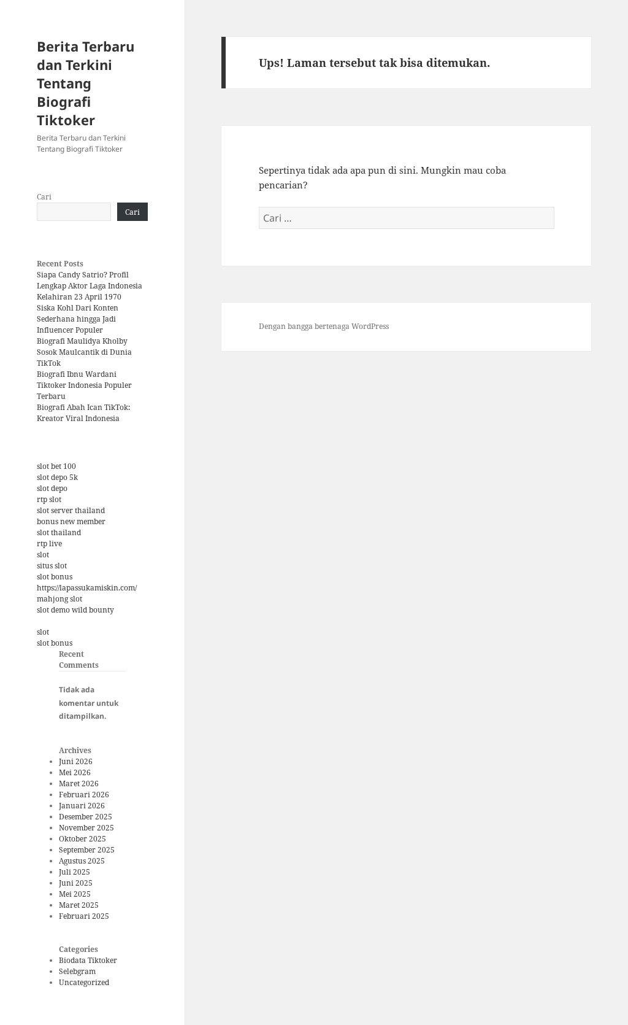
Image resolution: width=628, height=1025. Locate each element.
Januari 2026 (82, 805)
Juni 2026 (76, 761)
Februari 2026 (84, 794)
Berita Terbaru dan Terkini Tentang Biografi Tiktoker (85, 83)
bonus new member (71, 521)
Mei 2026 (75, 772)
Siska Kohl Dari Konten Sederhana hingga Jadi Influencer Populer (77, 319)
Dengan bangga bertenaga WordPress (324, 326)
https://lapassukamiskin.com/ (87, 587)
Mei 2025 (75, 894)
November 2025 (86, 827)
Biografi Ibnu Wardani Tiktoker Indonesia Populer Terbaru (84, 385)
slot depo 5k (57, 477)
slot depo (52, 488)
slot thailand (59, 532)
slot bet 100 (56, 466)
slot (43, 554)
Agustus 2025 (82, 861)
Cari (44, 196)
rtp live (49, 543)
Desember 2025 (85, 816)
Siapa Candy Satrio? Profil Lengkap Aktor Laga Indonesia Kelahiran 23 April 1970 (89, 285)
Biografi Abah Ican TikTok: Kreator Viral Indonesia (83, 413)
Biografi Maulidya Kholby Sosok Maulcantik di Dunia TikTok (84, 352)
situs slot (52, 565)
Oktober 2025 (82, 839)
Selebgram (77, 971)
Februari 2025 (84, 916)
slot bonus (54, 576)
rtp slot (49, 499)
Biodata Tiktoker (88, 960)
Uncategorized (84, 982)
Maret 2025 (79, 905)
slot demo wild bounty (75, 610)
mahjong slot (59, 599)
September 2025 (87, 850)
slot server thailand (71, 510)
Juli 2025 (74, 872)
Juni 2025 (76, 883)
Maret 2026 (79, 783)
